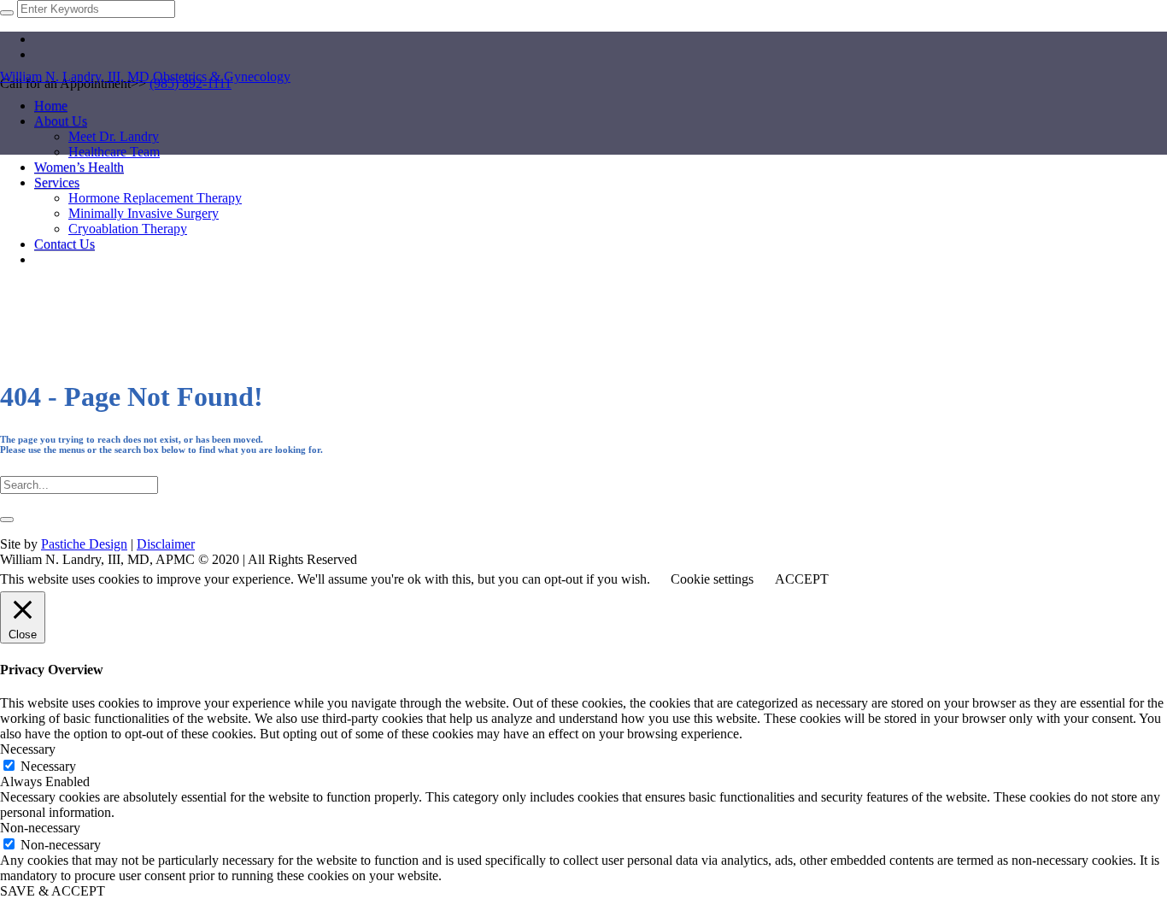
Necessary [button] (28, 749)
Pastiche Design (84, 544)
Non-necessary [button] (40, 827)
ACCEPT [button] (802, 579)
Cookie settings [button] (712, 579)
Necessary (48, 766)
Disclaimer (166, 544)
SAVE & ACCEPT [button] (52, 891)
